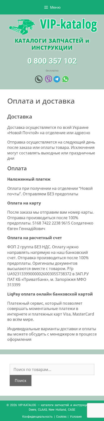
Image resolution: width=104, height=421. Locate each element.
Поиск (20, 380)
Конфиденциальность (37, 416)
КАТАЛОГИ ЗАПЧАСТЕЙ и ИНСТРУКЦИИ (52, 44)
